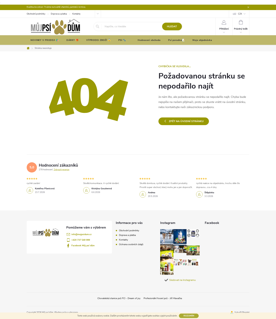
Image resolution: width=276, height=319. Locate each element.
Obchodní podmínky (129, 230)
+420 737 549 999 (80, 239)
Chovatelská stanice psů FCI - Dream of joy (118, 298)
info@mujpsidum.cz (81, 234)
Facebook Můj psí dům (83, 245)
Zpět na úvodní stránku (186, 121)
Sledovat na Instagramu (182, 280)
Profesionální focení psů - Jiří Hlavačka (163, 298)
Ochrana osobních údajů (131, 244)
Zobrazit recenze (61, 169)
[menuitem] (45, 40)
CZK (240, 13)
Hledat (172, 26)
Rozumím (189, 315)
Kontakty (123, 239)
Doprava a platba (127, 235)
